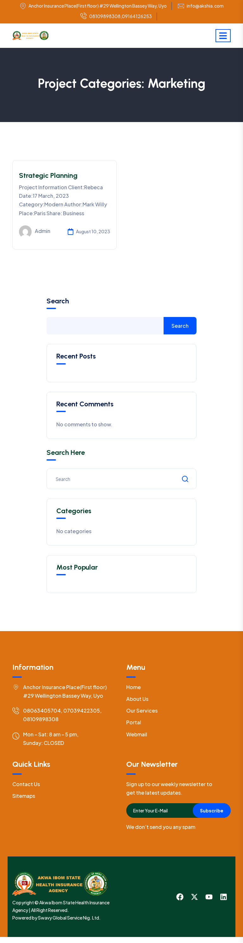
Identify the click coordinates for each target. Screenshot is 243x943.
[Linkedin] (223, 897)
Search (58, 301)
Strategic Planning (48, 175)
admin (42, 231)
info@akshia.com (205, 6)
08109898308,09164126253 (120, 16)
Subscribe (211, 810)
